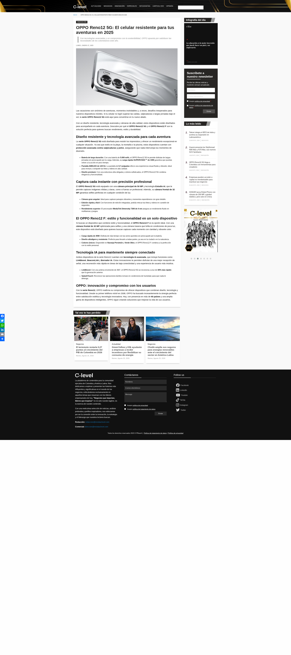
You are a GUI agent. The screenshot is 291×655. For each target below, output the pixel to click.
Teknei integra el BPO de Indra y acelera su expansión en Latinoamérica (202, 134)
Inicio (75, 15)
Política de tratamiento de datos (155, 433)
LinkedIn (183, 390)
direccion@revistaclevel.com (96, 427)
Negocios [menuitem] (108, 6)
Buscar (180, 4)
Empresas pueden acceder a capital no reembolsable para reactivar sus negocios (201, 179)
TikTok (182, 400)
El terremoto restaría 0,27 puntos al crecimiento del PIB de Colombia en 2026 (89, 350)
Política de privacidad (175, 433)
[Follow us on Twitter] (178, 410)
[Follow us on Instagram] (178, 405)
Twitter (183, 410)
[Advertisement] (68, 474)
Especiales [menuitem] (132, 6)
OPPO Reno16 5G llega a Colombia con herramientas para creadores (202, 164)
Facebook (185, 385)
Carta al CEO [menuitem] (158, 6)
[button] (191, 258)
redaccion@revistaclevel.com (97, 422)
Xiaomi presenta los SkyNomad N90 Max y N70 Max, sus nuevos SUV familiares (202, 149)
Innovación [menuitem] (120, 6)
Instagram (184, 405)
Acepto (199, 101)
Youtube (184, 395)
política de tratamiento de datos (144, 409)
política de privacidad (202, 101)
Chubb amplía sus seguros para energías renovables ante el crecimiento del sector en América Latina (162, 351)
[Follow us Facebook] (178, 385)
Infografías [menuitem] (144, 6)
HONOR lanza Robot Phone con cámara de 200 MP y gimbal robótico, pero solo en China (202, 194)
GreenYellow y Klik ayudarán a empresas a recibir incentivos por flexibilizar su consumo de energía (127, 351)
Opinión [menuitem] (169, 6)
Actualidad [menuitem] (96, 6)
